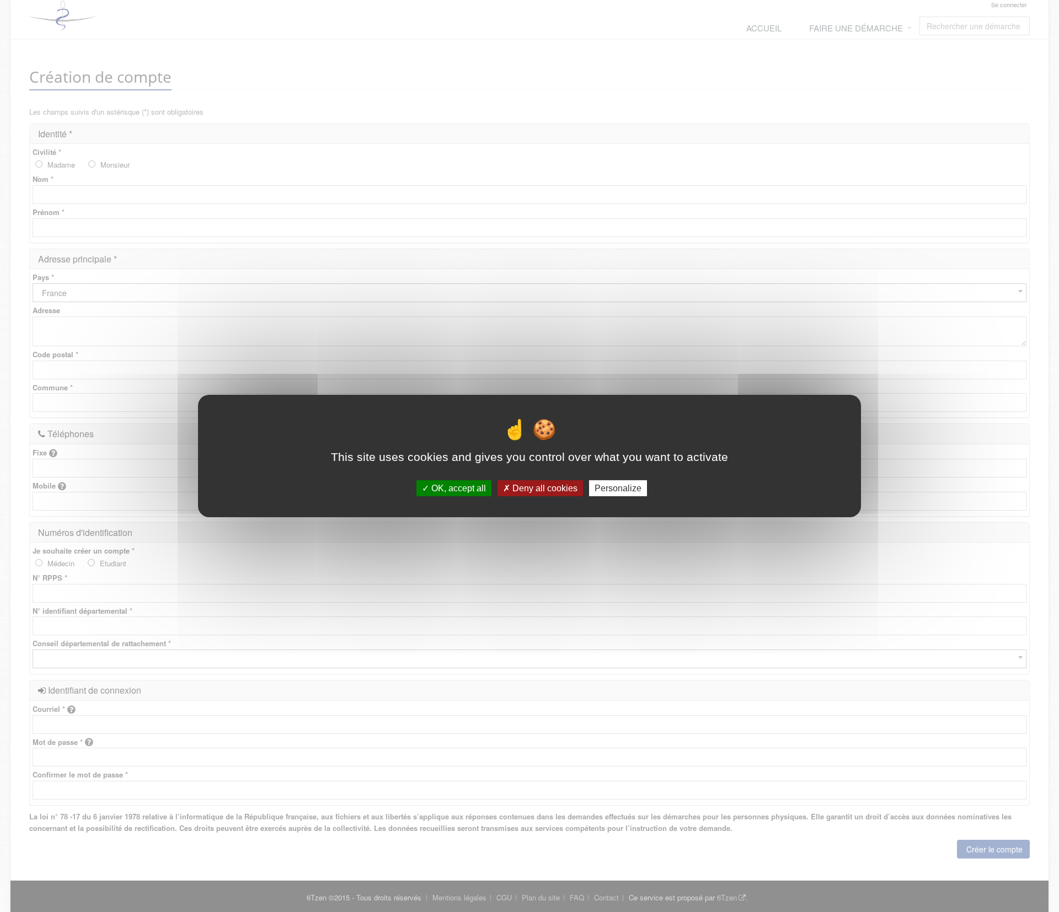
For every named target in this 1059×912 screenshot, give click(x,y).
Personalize (618, 488)
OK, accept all (457, 488)
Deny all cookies (543, 488)
